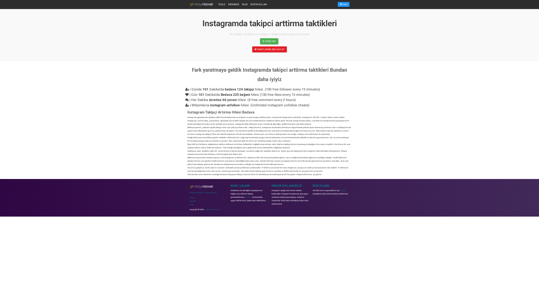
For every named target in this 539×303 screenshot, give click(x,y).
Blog (244, 4)
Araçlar (192, 198)
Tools (221, 4)
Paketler (192, 201)
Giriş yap (270, 41)
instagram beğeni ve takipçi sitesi (203, 192)
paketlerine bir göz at (270, 49)
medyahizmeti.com (212, 209)
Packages (233, 4)
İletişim (343, 190)
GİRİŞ (344, 4)
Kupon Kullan (258, 4)
